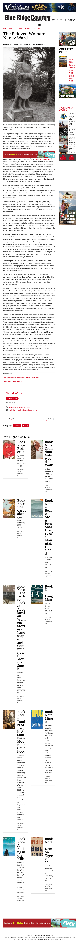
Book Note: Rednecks (21, 447)
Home (5, 28)
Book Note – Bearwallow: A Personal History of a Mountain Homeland (49, 526)
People (28, 44)
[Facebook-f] (65, 19)
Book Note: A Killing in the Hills (21, 849)
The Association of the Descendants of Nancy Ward (21, 378)
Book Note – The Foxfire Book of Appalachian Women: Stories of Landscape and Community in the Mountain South (21, 627)
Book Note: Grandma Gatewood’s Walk (49, 453)
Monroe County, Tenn (43, 159)
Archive (12, 28)
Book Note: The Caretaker (21, 507)
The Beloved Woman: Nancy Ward (19, 407)
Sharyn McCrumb (14, 393)
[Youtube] (71, 19)
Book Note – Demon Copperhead (49, 850)
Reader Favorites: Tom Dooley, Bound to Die (23, 410)
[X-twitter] (68, 19)
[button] (39, 25)
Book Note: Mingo (49, 716)
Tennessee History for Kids (12, 382)
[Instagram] (74, 19)
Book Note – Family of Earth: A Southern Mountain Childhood (21, 731)
